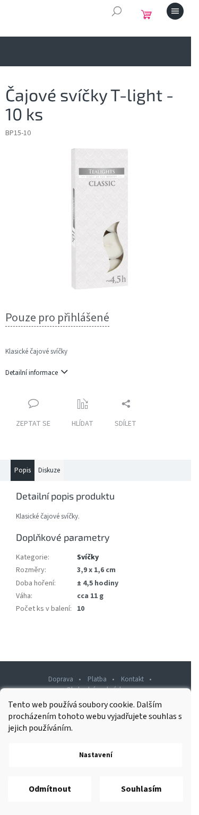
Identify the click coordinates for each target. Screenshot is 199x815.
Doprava (60, 679)
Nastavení (96, 755)
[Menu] (175, 11)
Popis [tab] (22, 470)
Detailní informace (31, 373)
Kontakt (132, 679)
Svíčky (88, 557)
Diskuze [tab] (49, 470)
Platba (97, 679)
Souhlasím (141, 789)
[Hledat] (116, 11)
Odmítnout (50, 789)
